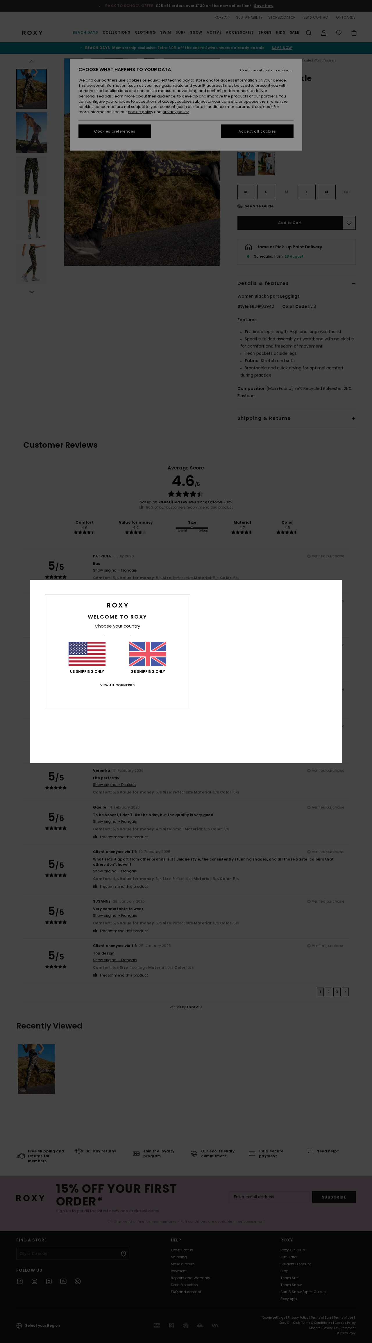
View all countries (117, 685)
